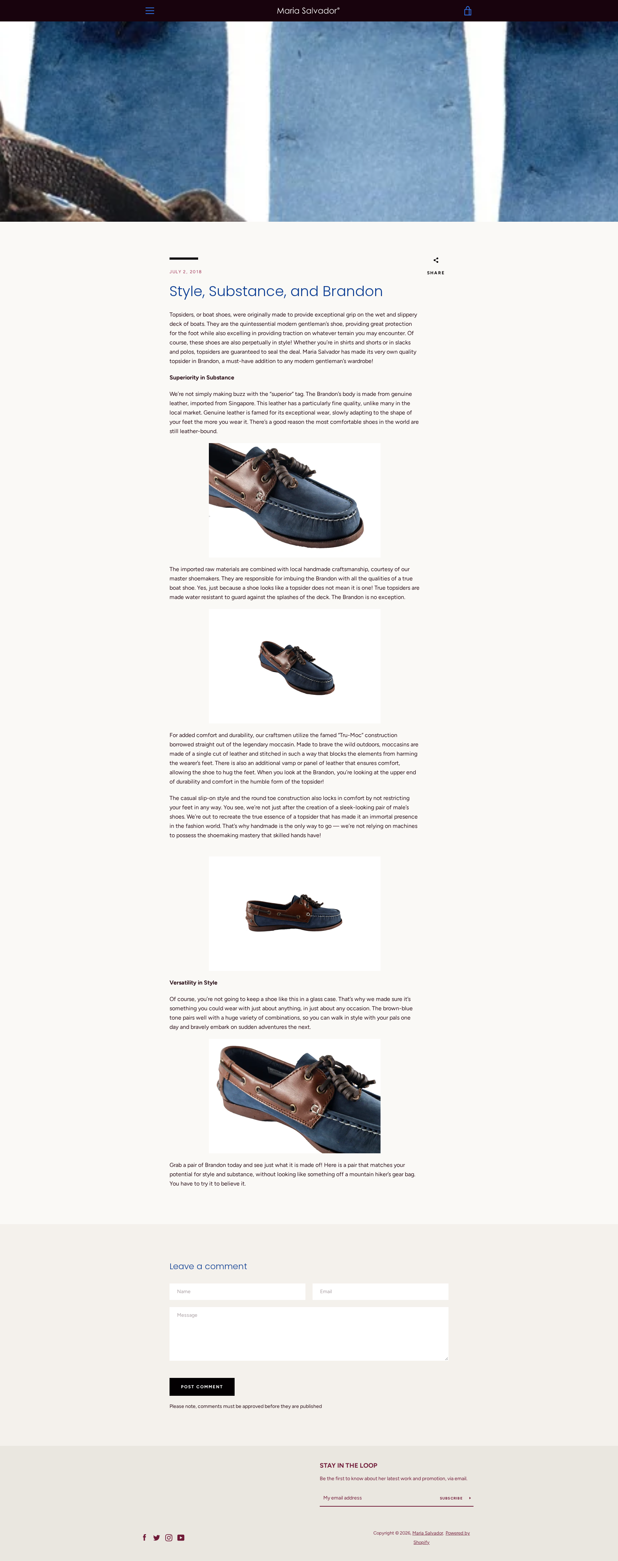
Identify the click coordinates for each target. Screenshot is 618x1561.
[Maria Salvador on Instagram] (168, 1537)
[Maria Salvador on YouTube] (181, 1537)
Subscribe (452, 1498)
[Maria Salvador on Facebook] (144, 1537)
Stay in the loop (348, 1465)
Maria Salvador (427, 1533)
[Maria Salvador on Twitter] (156, 1537)
